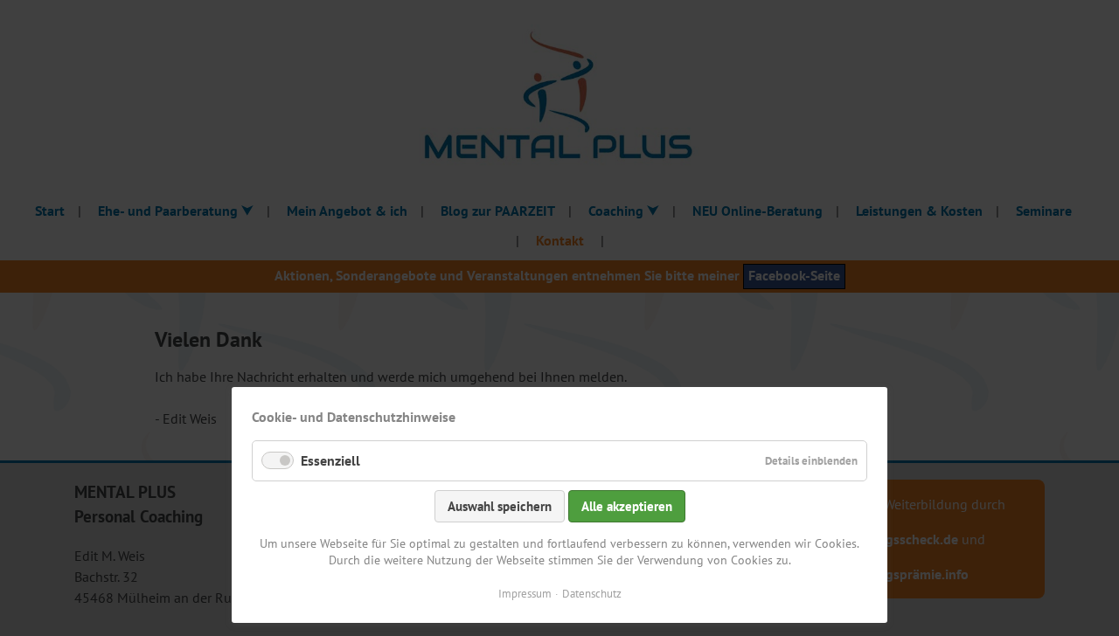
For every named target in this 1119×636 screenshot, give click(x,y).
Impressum (525, 593)
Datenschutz (592, 593)
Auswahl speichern (500, 506)
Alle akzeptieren (626, 506)
